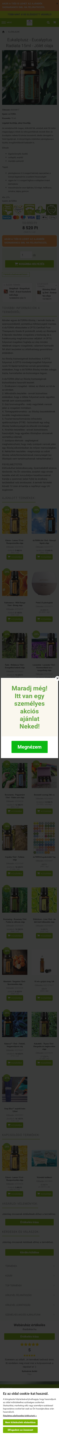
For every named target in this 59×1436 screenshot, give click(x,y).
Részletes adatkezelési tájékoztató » (20, 1415)
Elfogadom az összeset (20, 1429)
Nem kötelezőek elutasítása (20, 1422)
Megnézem (30, 747)
